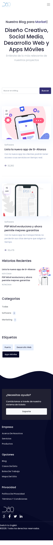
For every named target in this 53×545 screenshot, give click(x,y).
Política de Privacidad (13, 493)
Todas (5, 306)
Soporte (26, 411)
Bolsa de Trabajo (11, 471)
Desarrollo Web (24, 347)
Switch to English (8, 525)
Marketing (8, 319)
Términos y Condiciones (14, 498)
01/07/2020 (6, 274)
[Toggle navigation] (48, 4)
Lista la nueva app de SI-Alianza (25, 149)
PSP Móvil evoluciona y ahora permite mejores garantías (17, 279)
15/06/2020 (6, 285)
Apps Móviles (11, 354)
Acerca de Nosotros (12, 433)
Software (9, 144)
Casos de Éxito (9, 466)
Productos (7, 443)
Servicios (6, 438)
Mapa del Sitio (9, 476)
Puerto (8, 347)
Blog (4, 461)
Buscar (45, 90)
